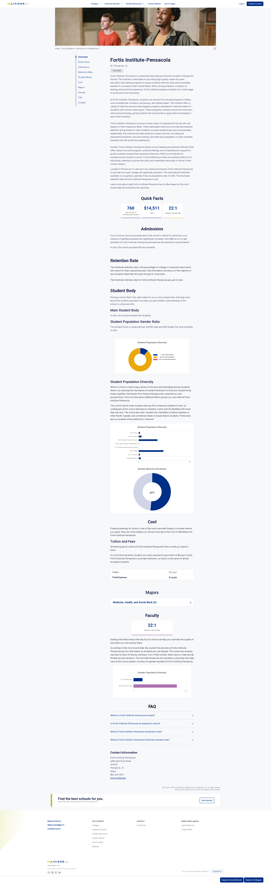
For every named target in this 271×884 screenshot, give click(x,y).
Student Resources (134, 4)
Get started (207, 800)
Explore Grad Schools (232, 880)
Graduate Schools (112, 4)
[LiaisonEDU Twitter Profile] (48, 872)
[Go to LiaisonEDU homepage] (18, 4)
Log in (241, 4)
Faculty (81, 92)
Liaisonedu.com (187, 825)
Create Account (255, 4)
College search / (68, 49)
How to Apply (169, 4)
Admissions (83, 67)
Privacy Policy (54, 821)
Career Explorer (154, 4)
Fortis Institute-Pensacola (87, 49)
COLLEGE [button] (117, 71)
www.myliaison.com (53, 865)
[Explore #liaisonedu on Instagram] (52, 872)
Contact (82, 102)
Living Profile (186, 830)
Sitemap (95, 846)
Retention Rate (85, 72)
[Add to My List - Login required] (215, 49)
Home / (58, 49)
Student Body (85, 77)
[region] (135, 409)
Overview (83, 57)
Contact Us (141, 825)
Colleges (94, 4)
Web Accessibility (55, 825)
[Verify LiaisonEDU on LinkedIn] (59, 872)
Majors (81, 87)
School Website (118, 778)
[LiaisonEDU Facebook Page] (56, 872)
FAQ (80, 97)
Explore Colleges (254, 880)
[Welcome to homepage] (58, 862)
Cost (80, 82)
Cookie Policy (54, 829)
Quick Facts (84, 62)
